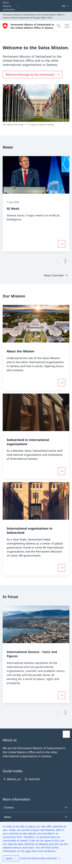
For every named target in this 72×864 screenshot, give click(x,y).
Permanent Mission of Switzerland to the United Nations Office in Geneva (32, 26)
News (7, 817)
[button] (66, 734)
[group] (36, 204)
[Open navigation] (67, 26)
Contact (9, 807)
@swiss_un (14, 779)
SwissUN (34, 779)
